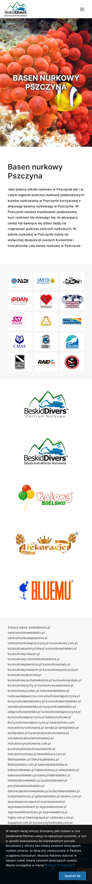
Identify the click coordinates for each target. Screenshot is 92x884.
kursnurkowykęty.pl (56, 664)
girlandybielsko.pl (47, 796)
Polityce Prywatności (59, 865)
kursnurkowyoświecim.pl (25, 669)
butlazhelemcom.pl (21, 796)
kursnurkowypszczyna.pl (60, 669)
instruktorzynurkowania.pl (26, 727)
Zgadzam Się (72, 875)
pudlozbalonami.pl (54, 780)
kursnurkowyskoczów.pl (24, 675)
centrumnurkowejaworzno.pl (27, 638)
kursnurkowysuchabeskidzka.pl (30, 680)
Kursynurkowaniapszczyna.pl (28, 722)
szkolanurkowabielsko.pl (25, 706)
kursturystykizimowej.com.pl (53, 822)
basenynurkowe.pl (58, 717)
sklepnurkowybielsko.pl (24, 711)
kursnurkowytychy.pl (22, 685)
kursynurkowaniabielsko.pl (26, 701)
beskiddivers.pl (39, 627)
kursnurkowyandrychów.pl (26, 648)
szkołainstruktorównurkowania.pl (30, 738)
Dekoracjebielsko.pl (45, 759)
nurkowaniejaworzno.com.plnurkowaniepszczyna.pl (44, 696)
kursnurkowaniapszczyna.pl (60, 711)
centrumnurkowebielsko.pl (26, 632)
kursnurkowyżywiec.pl (23, 690)
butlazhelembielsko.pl (64, 791)
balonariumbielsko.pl (22, 775)
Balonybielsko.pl (19, 759)
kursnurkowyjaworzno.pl (25, 664)
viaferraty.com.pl (61, 817)
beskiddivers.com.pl (51, 754)
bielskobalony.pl (46, 770)
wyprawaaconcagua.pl (24, 801)
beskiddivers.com (62, 722)
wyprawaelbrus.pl (55, 812)
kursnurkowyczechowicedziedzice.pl (33, 659)
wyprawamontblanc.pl (23, 806)
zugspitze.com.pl (20, 822)
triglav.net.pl (16, 817)
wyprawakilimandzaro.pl (25, 812)
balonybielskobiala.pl (52, 764)
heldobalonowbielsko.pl (24, 780)
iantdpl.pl (51, 727)
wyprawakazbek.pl (53, 806)
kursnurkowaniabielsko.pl (63, 701)
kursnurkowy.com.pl (63, 643)
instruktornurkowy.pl (22, 754)
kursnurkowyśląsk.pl (67, 680)
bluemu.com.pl (71, 796)
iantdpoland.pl (69, 727)
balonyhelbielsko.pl (21, 770)
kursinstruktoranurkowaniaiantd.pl (31, 749)
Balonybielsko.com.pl (22, 764)
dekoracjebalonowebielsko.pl (28, 791)
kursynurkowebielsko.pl (59, 706)
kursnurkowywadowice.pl (55, 685)
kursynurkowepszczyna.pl (26, 717)
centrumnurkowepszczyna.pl (28, 643)
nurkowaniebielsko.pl (54, 690)
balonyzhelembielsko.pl (53, 775)
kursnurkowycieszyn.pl (24, 654)
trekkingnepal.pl (37, 817)
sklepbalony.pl (69, 770)
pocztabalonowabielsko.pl (26, 785)
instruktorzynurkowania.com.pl (29, 743)
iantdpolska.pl (17, 733)
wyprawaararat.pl (52, 801)
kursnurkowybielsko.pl (61, 648)
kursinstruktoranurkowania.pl (48, 733)
